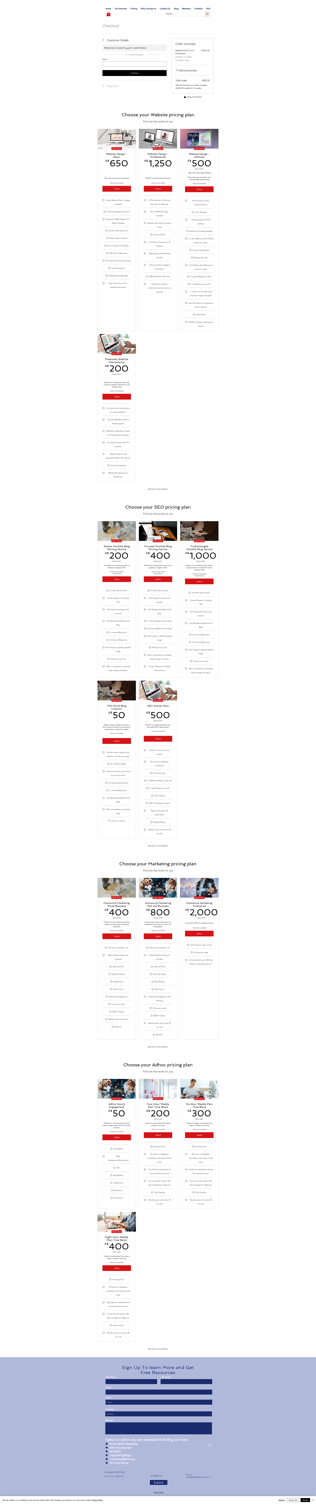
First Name (110, 1377)
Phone (108, 1398)
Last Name (165, 1377)
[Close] (313, 1500)
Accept (305, 1500)
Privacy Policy (159, 1492)
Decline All (293, 1500)
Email (105, 59)
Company (109, 1409)
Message (109, 1420)
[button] (108, 13)
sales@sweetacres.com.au (198, 1477)
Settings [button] (281, 1500)
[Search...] (207, 14)
